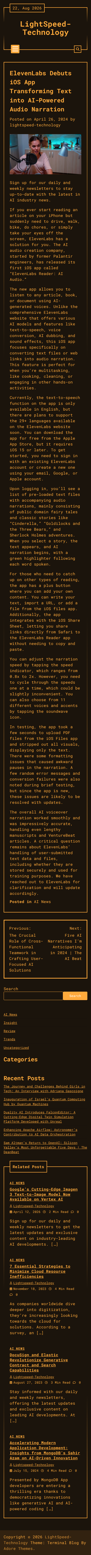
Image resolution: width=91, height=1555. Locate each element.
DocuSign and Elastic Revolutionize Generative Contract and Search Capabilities (39, 1362)
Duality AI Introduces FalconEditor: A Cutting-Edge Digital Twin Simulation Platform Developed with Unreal (39, 1116)
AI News (42, 901)
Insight (10, 1023)
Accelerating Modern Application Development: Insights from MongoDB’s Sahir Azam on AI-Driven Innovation (45, 1450)
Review (9, 1031)
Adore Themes (18, 1548)
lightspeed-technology (35, 124)
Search (11, 988)
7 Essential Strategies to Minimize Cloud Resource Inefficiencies (40, 1271)
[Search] (77, 49)
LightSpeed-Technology (45, 28)
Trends (9, 1039)
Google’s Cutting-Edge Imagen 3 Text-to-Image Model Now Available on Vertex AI (44, 1194)
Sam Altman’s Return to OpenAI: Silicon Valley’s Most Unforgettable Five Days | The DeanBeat (45, 1147)
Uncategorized (16, 1047)
